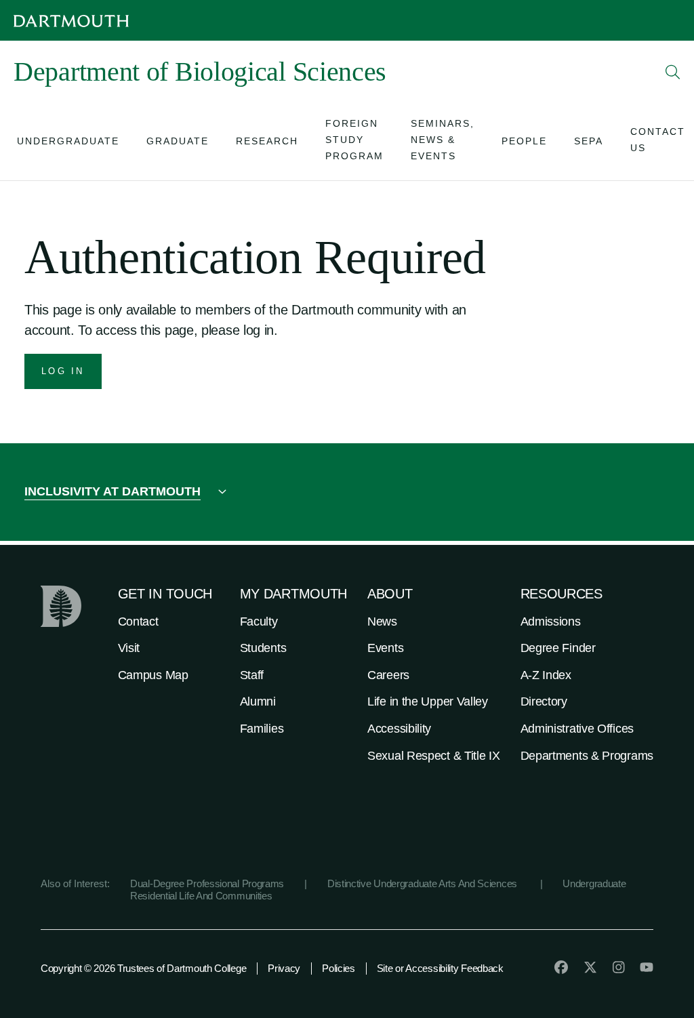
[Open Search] (673, 71)
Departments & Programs (586, 755)
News (382, 621)
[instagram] (619, 967)
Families (262, 728)
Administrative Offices (577, 728)
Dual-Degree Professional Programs (207, 883)
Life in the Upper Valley (427, 701)
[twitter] (590, 967)
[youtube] (646, 967)
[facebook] (561, 967)
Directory (543, 701)
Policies (338, 968)
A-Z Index (545, 675)
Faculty (259, 621)
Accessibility (399, 728)
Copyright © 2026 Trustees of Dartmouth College (143, 968)
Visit (129, 648)
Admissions (550, 621)
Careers (388, 675)
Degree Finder (558, 648)
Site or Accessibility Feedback (440, 968)
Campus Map (153, 675)
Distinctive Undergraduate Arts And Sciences (423, 883)
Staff (252, 675)
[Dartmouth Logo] (71, 20)
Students (263, 648)
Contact (138, 621)
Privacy (284, 968)
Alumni (258, 701)
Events (385, 648)
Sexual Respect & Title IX (433, 755)
